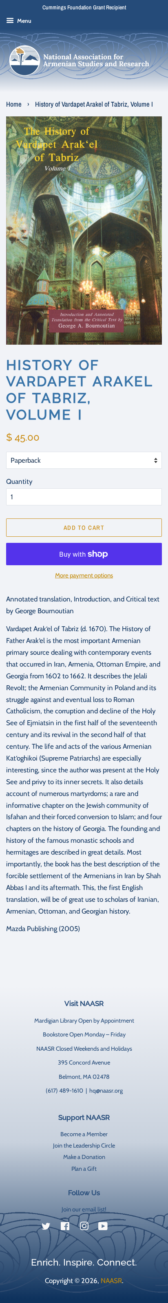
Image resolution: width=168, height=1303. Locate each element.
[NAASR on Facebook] (65, 1227)
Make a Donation (84, 1157)
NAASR (111, 1281)
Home (14, 104)
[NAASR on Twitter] (46, 1227)
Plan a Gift (84, 1168)
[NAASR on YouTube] (103, 1227)
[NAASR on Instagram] (84, 1227)
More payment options (84, 575)
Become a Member (84, 1134)
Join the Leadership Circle (84, 1145)
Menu (23, 20)
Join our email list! (84, 1209)
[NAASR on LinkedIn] (121, 1227)
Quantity (19, 481)
